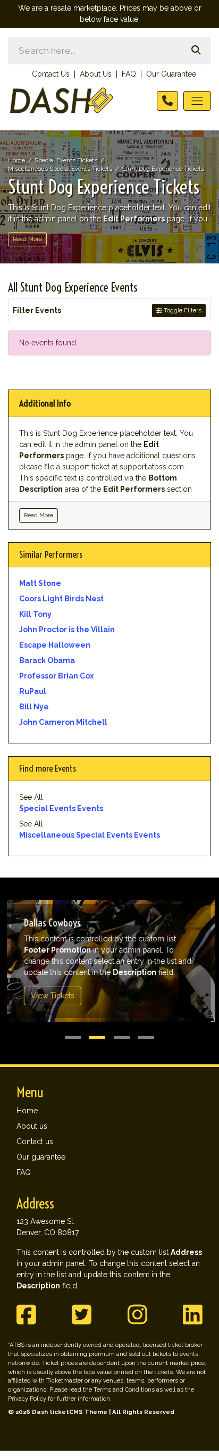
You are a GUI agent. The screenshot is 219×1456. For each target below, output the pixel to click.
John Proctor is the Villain (67, 629)
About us (31, 1126)
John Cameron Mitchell (63, 722)
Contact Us (51, 74)
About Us (96, 74)
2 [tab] (97, 1037)
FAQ (129, 74)
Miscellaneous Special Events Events (89, 835)
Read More (27, 239)
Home (27, 1110)
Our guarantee (40, 1157)
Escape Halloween (54, 645)
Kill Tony (35, 614)
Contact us (34, 1141)
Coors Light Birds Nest (61, 598)
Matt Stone (40, 583)
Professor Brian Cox (56, 676)
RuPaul (32, 691)
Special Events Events (61, 808)
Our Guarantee (171, 74)
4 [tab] (146, 1037)
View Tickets (51, 995)
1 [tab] (73, 1037)
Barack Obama (47, 660)
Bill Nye (34, 706)
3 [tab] (122, 1037)
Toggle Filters (181, 310)
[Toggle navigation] (197, 100)
